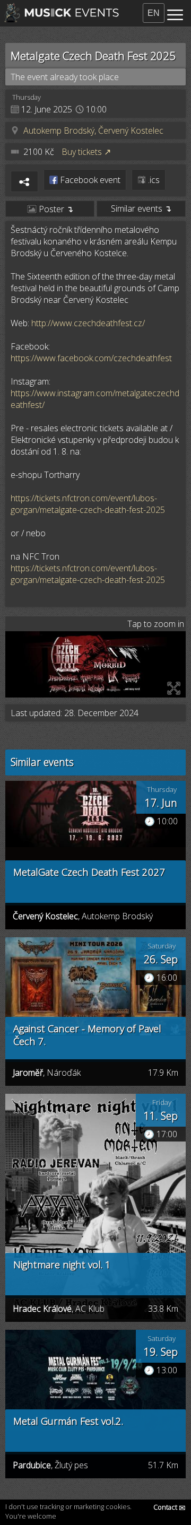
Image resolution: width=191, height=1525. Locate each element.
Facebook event (89, 180)
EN (153, 13)
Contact (169, 1507)
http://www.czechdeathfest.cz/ (88, 323)
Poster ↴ (55, 209)
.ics (153, 180)
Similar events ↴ (141, 208)
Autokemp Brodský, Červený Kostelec (93, 130)
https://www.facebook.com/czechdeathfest (91, 358)
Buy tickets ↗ (86, 152)
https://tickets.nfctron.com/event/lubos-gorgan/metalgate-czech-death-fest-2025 (88, 504)
